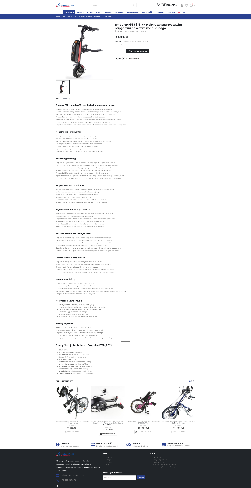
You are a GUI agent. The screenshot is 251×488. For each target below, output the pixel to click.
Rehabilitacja (132, 12)
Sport (98, 12)
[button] (190, 381)
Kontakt (171, 12)
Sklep (63, 16)
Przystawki (69, 12)
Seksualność (147, 12)
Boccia (107, 12)
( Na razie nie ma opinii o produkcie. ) (135, 31)
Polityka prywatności (160, 460)
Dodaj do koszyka (139, 51)
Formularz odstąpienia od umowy (164, 464)
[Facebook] (58, 486)
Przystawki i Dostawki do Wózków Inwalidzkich (135, 41)
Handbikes (119, 12)
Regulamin (157, 457)
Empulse (121, 44)
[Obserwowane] (186, 5)
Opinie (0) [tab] (66, 99)
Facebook (116, 58)
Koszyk (108, 460)
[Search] (133, 5)
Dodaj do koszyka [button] (73, 432)
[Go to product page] (72, 402)
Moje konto (110, 457)
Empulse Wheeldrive (97, 421)
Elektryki (80, 12)
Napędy (79, 421)
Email (123, 58)
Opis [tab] (57, 99)
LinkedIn (119, 58)
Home (58, 16)
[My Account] (182, 5)
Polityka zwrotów (159, 462)
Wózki (89, 12)
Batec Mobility (130, 421)
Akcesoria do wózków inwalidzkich (66, 421)
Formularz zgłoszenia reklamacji (164, 467)
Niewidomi (160, 12)
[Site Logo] (65, 5)
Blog (107, 464)
